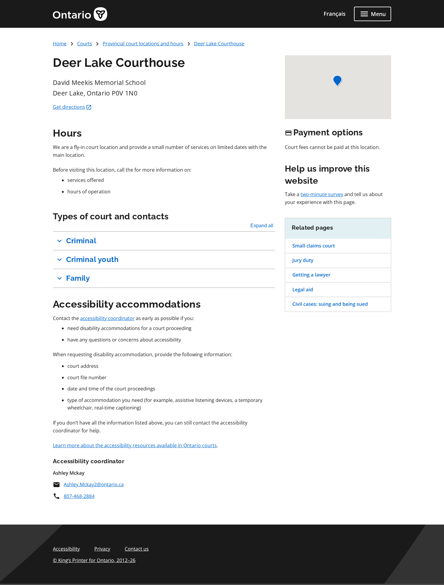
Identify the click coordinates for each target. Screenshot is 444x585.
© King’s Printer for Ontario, (94, 560)
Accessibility (66, 548)
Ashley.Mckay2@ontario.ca (94, 484)
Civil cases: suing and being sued (330, 304)
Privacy (102, 548)
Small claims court (313, 245)
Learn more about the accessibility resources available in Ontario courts (135, 445)
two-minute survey (322, 194)
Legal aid (302, 289)
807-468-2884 (79, 496)
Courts (84, 43)
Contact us (137, 548)
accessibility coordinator (107, 318)
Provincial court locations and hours (143, 43)
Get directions (69, 107)
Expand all (261, 225)
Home (59, 43)
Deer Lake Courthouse (219, 43)
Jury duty (303, 260)
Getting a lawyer (311, 274)
